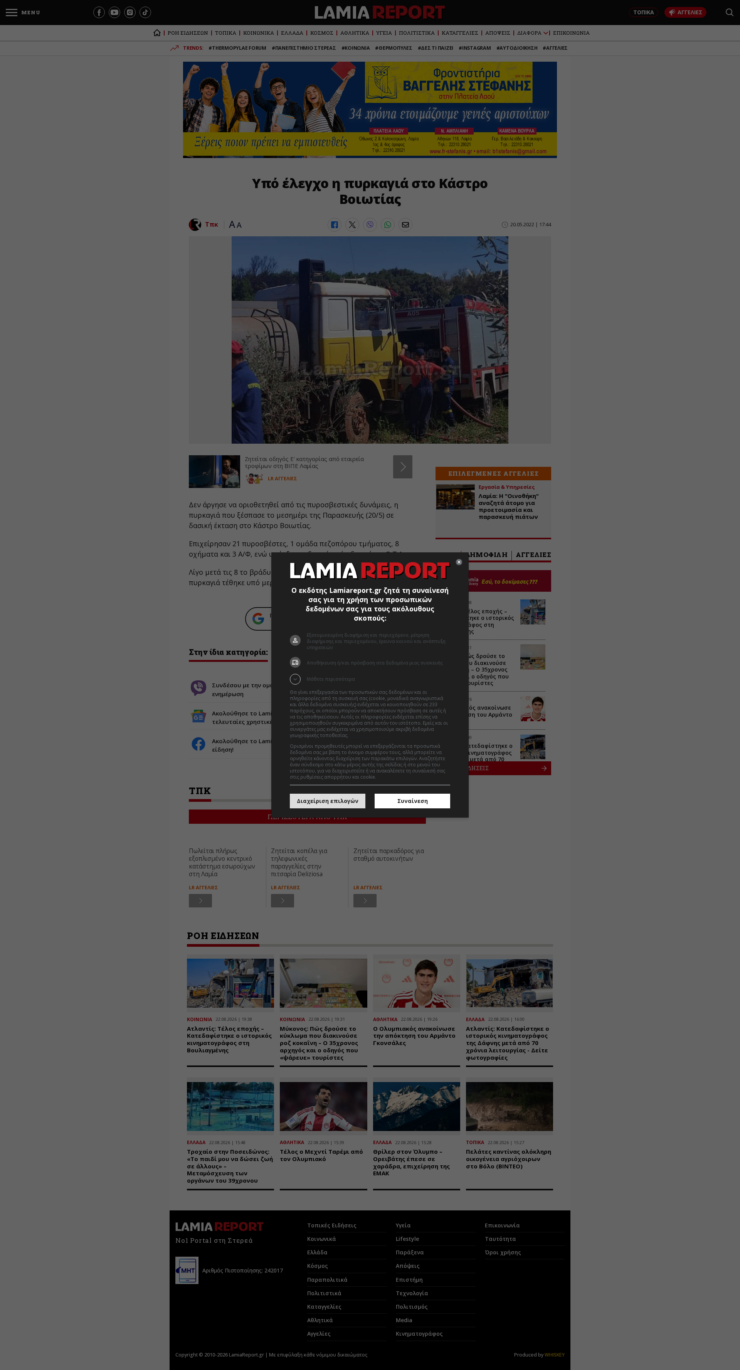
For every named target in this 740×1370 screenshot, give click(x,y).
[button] (370, 679)
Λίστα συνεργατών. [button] (371, 735)
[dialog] (370, 685)
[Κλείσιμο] (459, 562)
